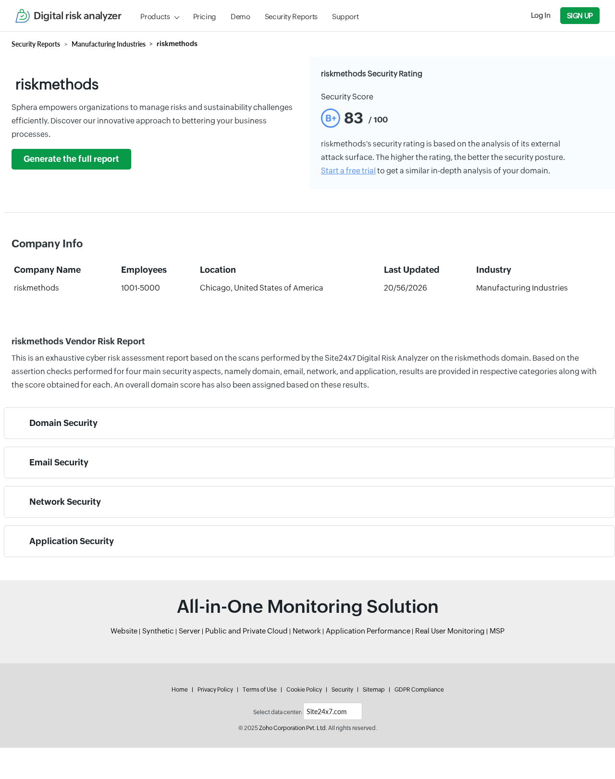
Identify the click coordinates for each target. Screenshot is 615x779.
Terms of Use (260, 689)
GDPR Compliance (419, 689)
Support (345, 16)
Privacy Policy (215, 689)
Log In (541, 15)
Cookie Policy (304, 689)
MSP (497, 631)
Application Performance (368, 631)
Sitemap (374, 689)
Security (342, 689)
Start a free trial (348, 170)
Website (124, 631)
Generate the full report (71, 159)
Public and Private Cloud (246, 631)
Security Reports (291, 16)
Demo (240, 16)
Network (307, 631)
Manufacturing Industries (109, 44)
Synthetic (158, 631)
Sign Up (580, 16)
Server (189, 631)
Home (180, 689)
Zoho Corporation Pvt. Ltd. (293, 728)
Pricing (204, 16)
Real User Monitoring (450, 631)
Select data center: (277, 712)
